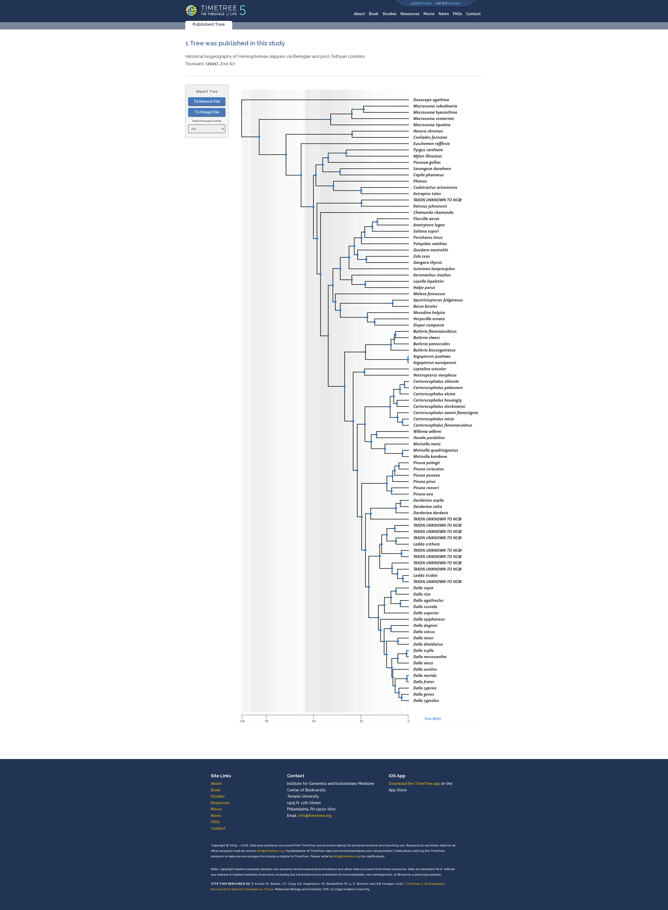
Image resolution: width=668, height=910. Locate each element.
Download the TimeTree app (414, 783)
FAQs (457, 14)
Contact (473, 14)
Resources (410, 14)
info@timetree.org (315, 816)
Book (373, 14)
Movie (429, 14)
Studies (426, 3)
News (444, 14)
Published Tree (209, 24)
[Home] (215, 10)
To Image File (207, 112)
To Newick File (207, 101)
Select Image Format (206, 120)
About (359, 14)
